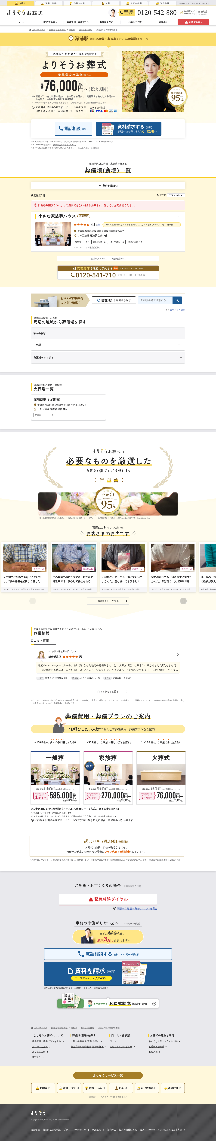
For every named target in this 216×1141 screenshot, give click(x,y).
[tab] (20, 3)
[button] (59, 109)
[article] (108, 665)
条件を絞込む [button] (110, 185)
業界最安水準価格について (64, 145)
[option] (48, 1041)
